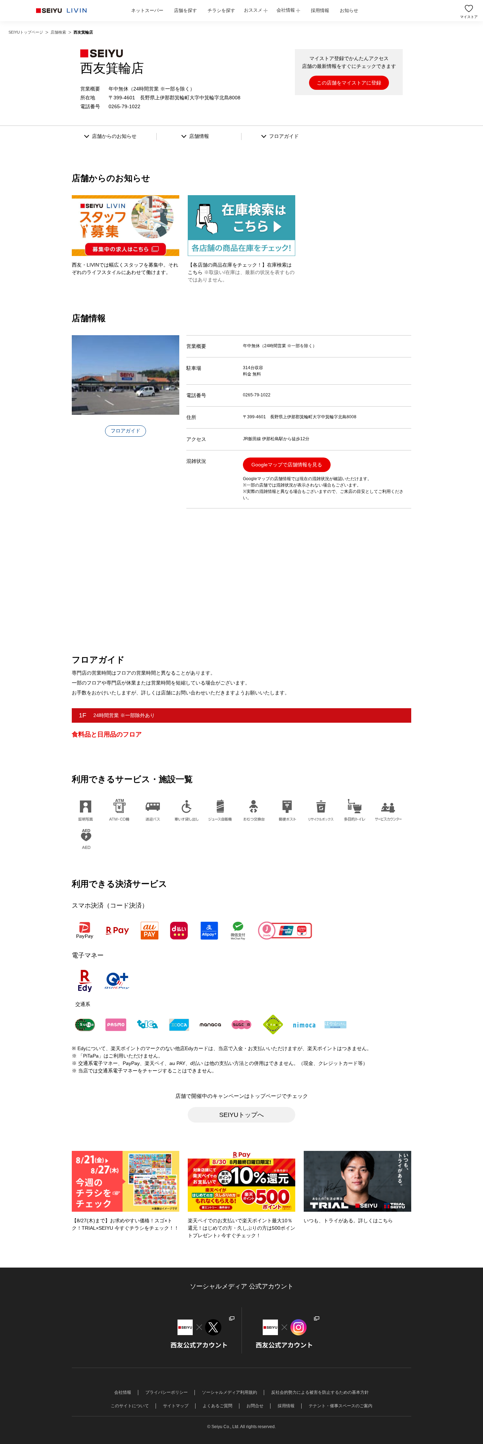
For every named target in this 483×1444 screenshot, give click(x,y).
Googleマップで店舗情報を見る (286, 464)
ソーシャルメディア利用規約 (229, 1392)
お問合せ (254, 1405)
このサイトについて (130, 1405)
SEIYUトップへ (241, 1114)
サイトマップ (175, 1405)
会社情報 (286, 10)
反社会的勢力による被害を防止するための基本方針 (320, 1392)
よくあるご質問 (217, 1405)
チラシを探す (221, 10)
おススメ (253, 10)
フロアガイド (125, 430)
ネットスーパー (147, 10)
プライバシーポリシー (166, 1392)
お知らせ (349, 10)
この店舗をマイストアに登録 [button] (349, 83)
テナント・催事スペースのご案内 (340, 1405)
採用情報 (320, 10)
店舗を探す (185, 10)
